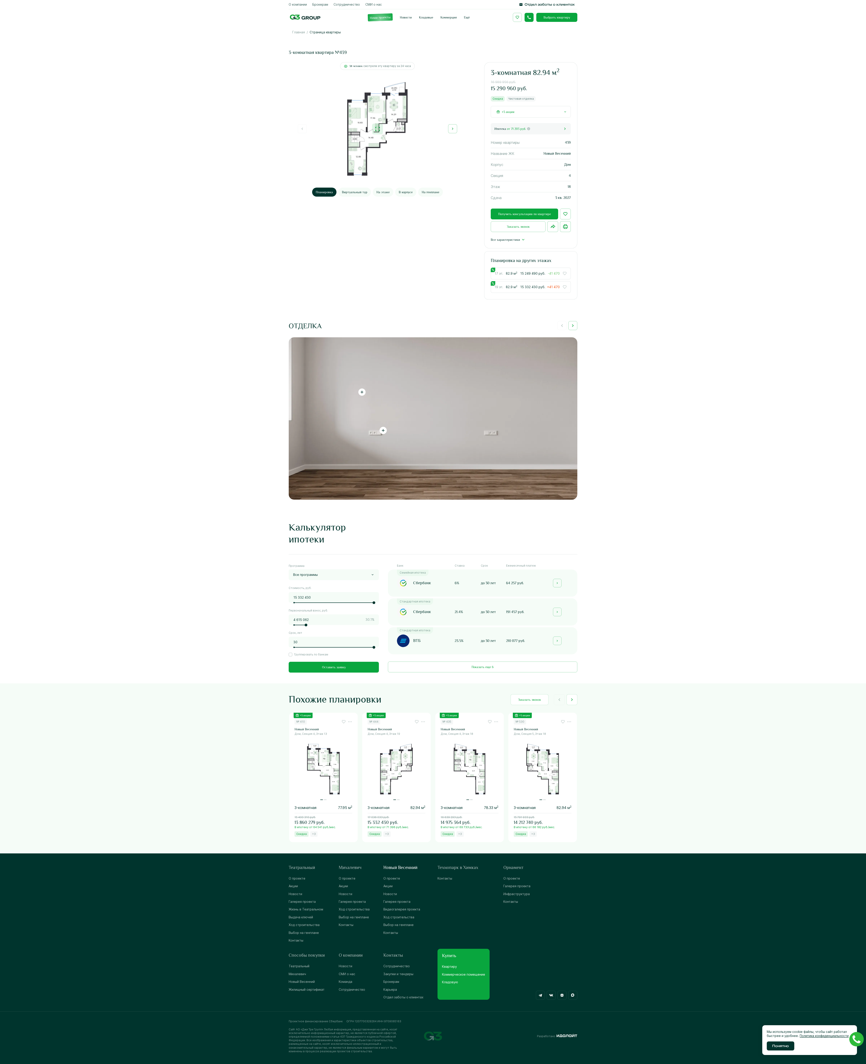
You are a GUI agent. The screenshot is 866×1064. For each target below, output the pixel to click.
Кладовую (450, 982)
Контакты (296, 940)
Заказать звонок (518, 226)
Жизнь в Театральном (306, 909)
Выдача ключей (301, 917)
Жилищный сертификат (307, 989)
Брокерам (391, 982)
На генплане (430, 192)
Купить (449, 955)
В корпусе (406, 192)
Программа (296, 566)
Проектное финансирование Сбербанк (316, 1021)
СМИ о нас (347, 974)
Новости (295, 894)
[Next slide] (452, 128)
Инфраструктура (516, 894)
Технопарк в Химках (458, 867)
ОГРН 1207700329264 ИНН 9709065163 (373, 1021)
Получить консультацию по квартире (524, 214)
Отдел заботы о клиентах (403, 997)
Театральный (302, 867)
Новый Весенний (400, 867)
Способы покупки (307, 955)
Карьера (390, 989)
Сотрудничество (352, 989)
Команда (345, 982)
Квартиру (449, 966)
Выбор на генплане (304, 933)
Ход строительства (304, 925)
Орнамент (513, 867)
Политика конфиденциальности (824, 1036)
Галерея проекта (302, 901)
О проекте (297, 878)
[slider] (374, 602)
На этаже (383, 192)
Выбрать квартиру (557, 17)
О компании (351, 955)
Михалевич (350, 867)
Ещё (467, 17)
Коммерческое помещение (463, 974)
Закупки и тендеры (398, 974)
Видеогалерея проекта (401, 909)
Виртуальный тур (354, 192)
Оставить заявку (334, 667)
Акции (293, 886)
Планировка (324, 192)
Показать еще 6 (483, 667)
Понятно (780, 1046)
